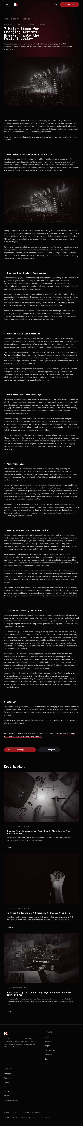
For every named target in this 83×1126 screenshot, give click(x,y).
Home (6, 19)
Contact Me (69, 4)
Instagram (65, 352)
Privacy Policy (11, 1117)
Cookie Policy (44, 1117)
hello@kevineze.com (11, 1100)
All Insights (48, 750)
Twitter (7, 355)
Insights (15, 19)
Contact (48, 1059)
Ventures (48, 1041)
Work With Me (50, 1050)
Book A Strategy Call (20, 750)
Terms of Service (28, 1117)
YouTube (17, 355)
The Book (48, 1055)
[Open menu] (7, 4)
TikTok (6, 1091)
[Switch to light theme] (55, 4)
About (47, 1037)
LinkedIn (7, 1082)
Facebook (73, 352)
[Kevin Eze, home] (16, 4)
